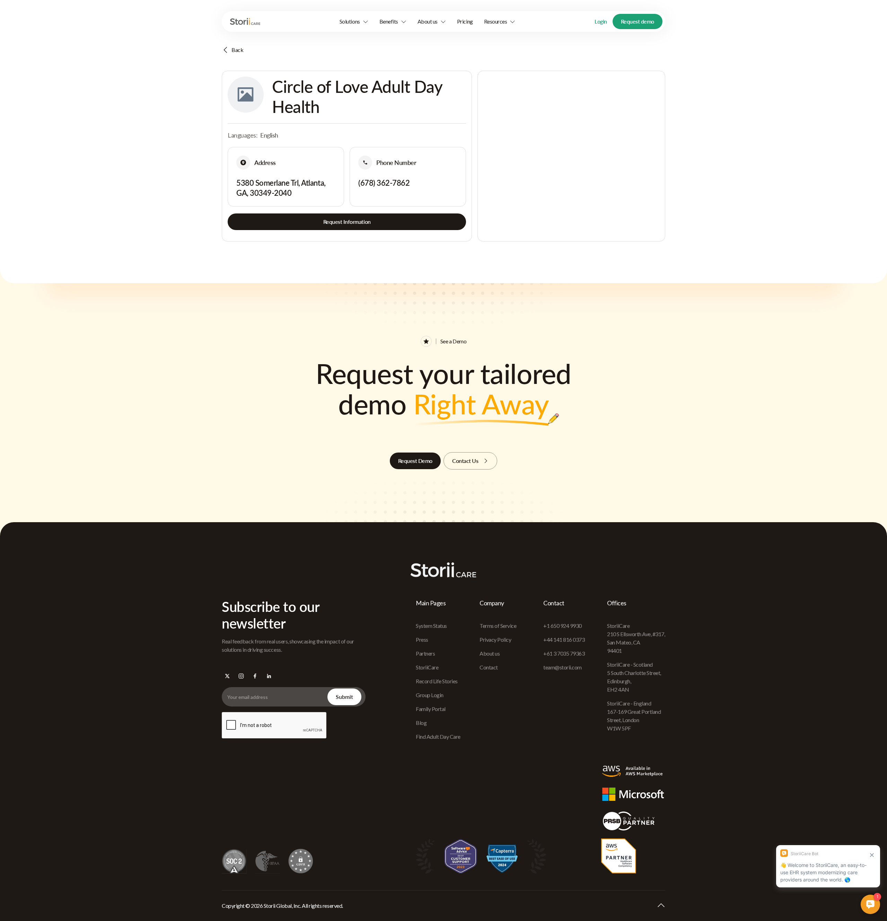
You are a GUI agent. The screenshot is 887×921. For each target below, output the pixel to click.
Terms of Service (498, 625)
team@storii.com (562, 667)
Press (422, 639)
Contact (489, 667)
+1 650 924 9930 (562, 625)
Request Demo (415, 460)
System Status (431, 625)
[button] (354, 21)
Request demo (637, 21)
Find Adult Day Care (438, 736)
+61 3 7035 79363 (564, 653)
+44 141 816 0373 (564, 639)
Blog (421, 722)
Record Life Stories (437, 681)
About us (490, 653)
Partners (425, 653)
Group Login (430, 695)
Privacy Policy (495, 639)
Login (601, 21)
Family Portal (431, 708)
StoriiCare (427, 667)
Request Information (347, 221)
